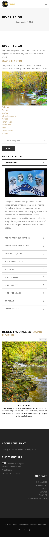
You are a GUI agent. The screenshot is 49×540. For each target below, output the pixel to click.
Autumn (5, 107)
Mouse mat (10, 269)
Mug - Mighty (11, 285)
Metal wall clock (14, 262)
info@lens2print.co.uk (37, 498)
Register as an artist (11, 473)
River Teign (7, 121)
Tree (4, 127)
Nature (5, 118)
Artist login (7, 469)
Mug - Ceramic (11, 277)
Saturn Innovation (39, 524)
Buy (9, 148)
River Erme (24, 405)
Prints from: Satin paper (17, 246)
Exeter (5, 113)
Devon (5, 110)
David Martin (21, 22)
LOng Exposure (9, 116)
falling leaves (7, 130)
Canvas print (11, 162)
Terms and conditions (11, 466)
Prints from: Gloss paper (17, 238)
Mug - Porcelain (13, 293)
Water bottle (12, 309)
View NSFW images (15, 463)
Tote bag (9, 301)
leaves (5, 133)
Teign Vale (6, 124)
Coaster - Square (13, 254)
